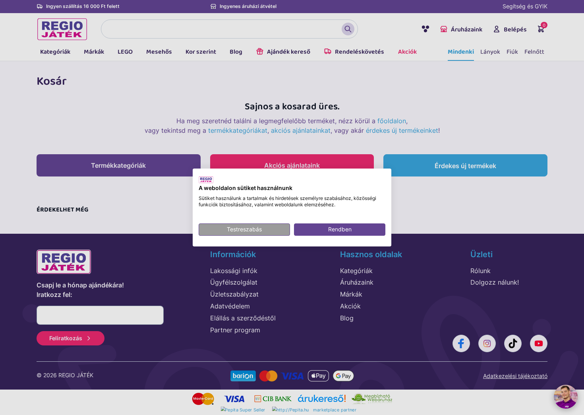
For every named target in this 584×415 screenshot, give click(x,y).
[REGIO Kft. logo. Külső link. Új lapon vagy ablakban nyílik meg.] (206, 179)
